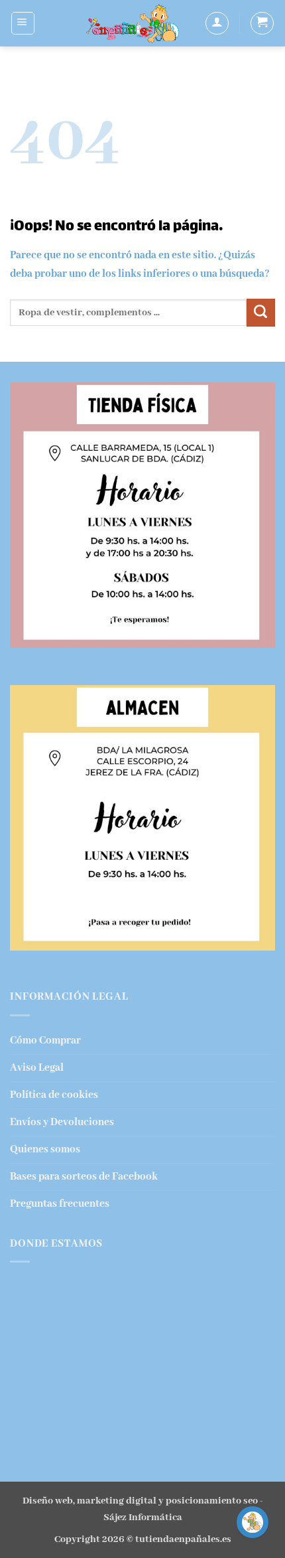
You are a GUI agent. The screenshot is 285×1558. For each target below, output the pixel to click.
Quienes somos (45, 1149)
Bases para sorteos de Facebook (84, 1177)
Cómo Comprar (45, 1041)
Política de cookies (54, 1095)
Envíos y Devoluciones (62, 1122)
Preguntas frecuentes (59, 1204)
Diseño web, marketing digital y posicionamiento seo (140, 1501)
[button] (22, 23)
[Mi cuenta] (217, 23)
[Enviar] (261, 313)
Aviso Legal (37, 1068)
